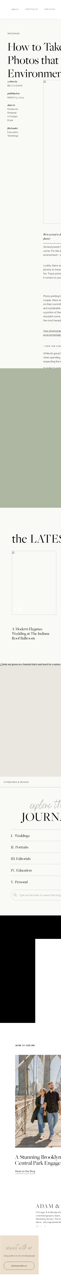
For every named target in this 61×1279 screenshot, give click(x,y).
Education (12, 132)
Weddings (13, 33)
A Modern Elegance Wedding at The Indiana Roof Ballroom (30, 633)
